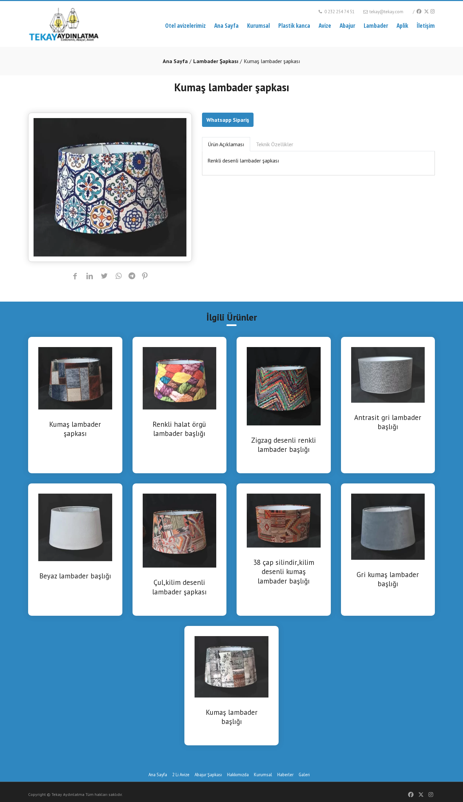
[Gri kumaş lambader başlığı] (388, 526)
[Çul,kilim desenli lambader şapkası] (180, 530)
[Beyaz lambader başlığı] (75, 526)
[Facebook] (419, 11)
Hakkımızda (238, 775)
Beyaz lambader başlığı (75, 575)
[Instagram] (432, 11)
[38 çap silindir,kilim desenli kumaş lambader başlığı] (284, 520)
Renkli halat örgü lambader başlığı (179, 429)
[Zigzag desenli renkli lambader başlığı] (284, 385)
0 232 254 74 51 (339, 12)
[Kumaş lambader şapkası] (75, 377)
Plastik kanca (294, 25)
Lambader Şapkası (215, 61)
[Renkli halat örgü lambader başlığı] (180, 377)
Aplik (402, 25)
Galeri (304, 775)
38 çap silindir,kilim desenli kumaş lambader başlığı (283, 571)
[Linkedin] (90, 276)
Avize (325, 25)
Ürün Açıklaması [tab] (226, 144)
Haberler (285, 775)
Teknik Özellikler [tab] (274, 144)
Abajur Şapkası (208, 775)
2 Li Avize (180, 775)
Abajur (347, 25)
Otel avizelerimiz (185, 25)
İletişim (426, 25)
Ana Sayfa (226, 25)
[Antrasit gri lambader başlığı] (388, 374)
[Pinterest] (145, 276)
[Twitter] (426, 11)
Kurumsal (258, 25)
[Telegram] (131, 276)
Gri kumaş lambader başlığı (388, 579)
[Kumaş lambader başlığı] (231, 666)
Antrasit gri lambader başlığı (387, 422)
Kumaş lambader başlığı (232, 717)
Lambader (376, 25)
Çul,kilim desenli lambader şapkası (179, 587)
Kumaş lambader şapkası (75, 429)
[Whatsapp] (119, 276)
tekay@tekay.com (385, 12)
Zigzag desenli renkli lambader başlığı (283, 445)
